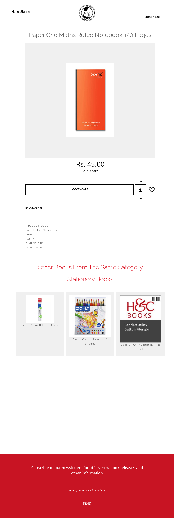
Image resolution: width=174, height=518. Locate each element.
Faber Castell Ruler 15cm (40, 325)
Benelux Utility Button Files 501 (141, 347)
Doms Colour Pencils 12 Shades (90, 341)
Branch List (152, 16)
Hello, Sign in (21, 11)
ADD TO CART (79, 189)
